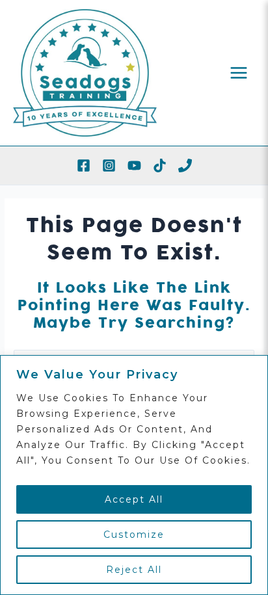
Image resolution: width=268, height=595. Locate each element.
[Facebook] (83, 165)
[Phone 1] (185, 165)
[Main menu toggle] (239, 72)
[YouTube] (134, 165)
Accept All (134, 499)
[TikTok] (160, 165)
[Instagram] (109, 165)
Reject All (134, 569)
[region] (134, 475)
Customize (134, 534)
